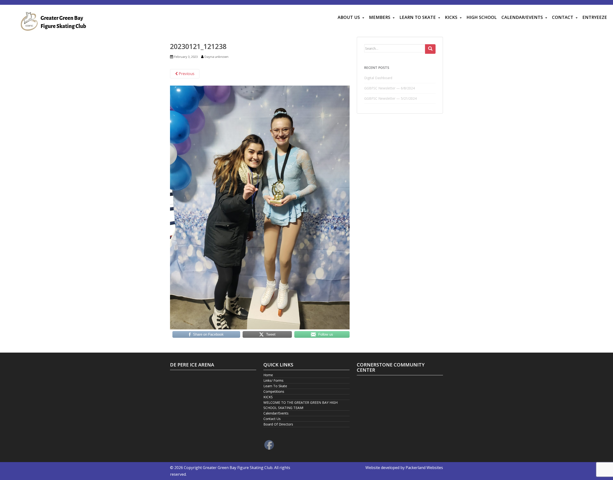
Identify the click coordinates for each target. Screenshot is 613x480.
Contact (562, 17)
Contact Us (272, 418)
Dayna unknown (216, 57)
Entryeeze (594, 17)
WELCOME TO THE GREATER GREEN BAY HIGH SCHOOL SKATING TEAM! (300, 405)
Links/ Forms (273, 380)
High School (481, 17)
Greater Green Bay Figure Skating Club (237, 467)
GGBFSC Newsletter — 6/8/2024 (389, 88)
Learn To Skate (417, 17)
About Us (349, 17)
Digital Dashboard (378, 78)
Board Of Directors (278, 424)
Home (268, 375)
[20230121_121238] (260, 207)
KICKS (451, 17)
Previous (186, 73)
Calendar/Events (522, 17)
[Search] (430, 49)
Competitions (273, 391)
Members (379, 17)
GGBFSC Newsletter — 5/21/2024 (390, 98)
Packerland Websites (424, 467)
